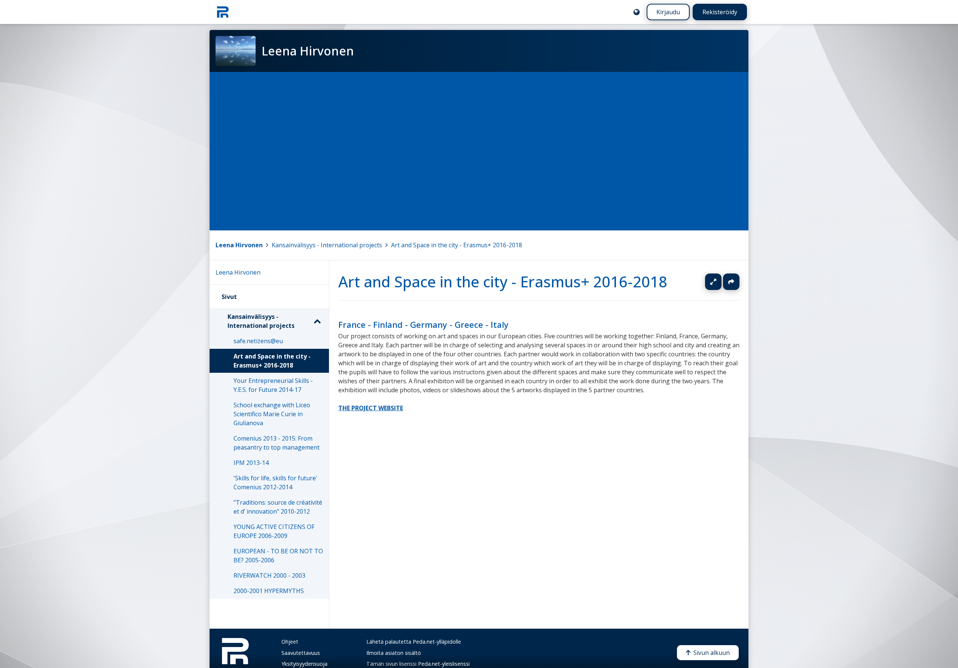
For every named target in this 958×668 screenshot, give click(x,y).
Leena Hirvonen (239, 245)
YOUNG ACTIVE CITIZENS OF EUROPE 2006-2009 (274, 531)
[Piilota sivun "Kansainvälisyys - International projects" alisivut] (317, 321)
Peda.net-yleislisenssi (444, 663)
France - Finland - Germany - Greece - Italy (423, 324)
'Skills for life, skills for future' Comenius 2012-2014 (275, 482)
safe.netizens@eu (258, 341)
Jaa (731, 281)
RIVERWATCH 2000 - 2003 (269, 575)
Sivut (229, 297)
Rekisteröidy (719, 12)
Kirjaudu (668, 12)
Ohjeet (289, 641)
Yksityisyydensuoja (304, 663)
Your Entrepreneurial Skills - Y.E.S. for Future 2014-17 (273, 385)
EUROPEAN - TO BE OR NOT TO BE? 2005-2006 (278, 555)
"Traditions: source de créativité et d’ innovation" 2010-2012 (278, 507)
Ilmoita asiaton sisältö (393, 652)
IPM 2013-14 (251, 463)
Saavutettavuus (300, 652)
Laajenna (720, 282)
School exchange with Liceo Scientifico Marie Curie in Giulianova (272, 414)
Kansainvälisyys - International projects (327, 245)
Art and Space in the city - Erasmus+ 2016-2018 (456, 245)
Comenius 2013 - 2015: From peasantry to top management (277, 442)
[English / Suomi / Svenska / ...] (636, 12)
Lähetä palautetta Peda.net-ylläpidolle (413, 641)
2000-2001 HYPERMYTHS (269, 591)
